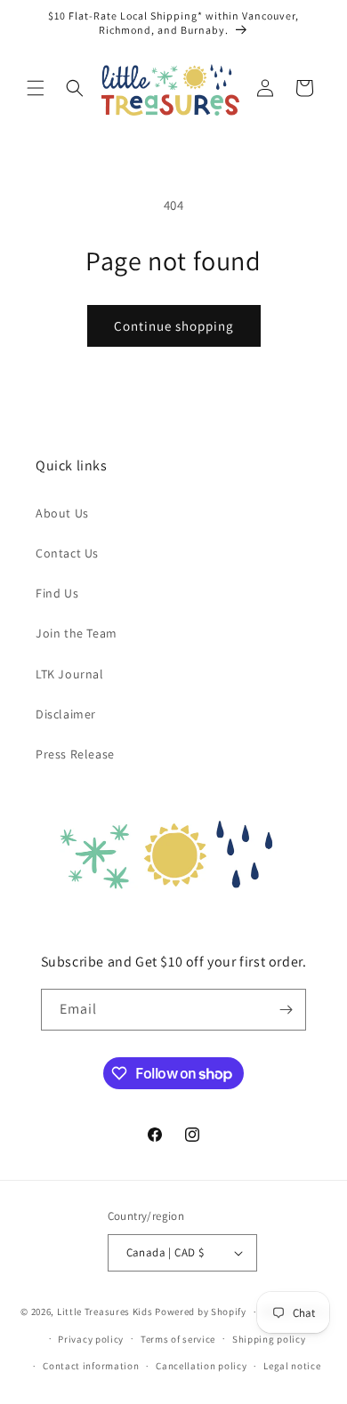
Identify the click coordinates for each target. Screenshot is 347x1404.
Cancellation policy (201, 1366)
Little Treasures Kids (105, 1311)
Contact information (91, 1366)
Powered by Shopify (200, 1311)
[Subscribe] (285, 1010)
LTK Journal (70, 674)
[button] (35, 88)
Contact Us (67, 553)
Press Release (75, 754)
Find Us (57, 593)
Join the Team (76, 633)
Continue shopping (174, 325)
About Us (62, 513)
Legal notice (291, 1366)
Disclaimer (66, 714)
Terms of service (178, 1339)
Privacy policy (91, 1339)
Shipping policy (269, 1339)
